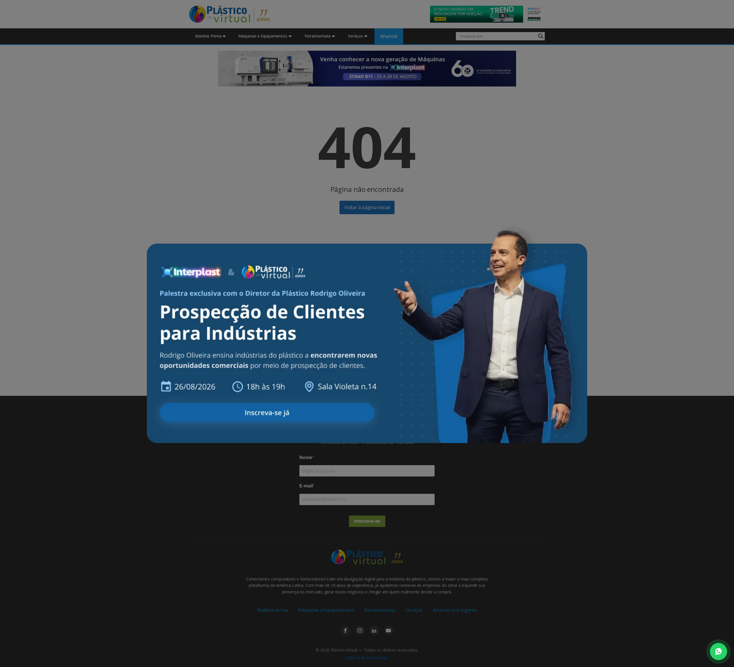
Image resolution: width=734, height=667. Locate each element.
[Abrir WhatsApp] (718, 651)
